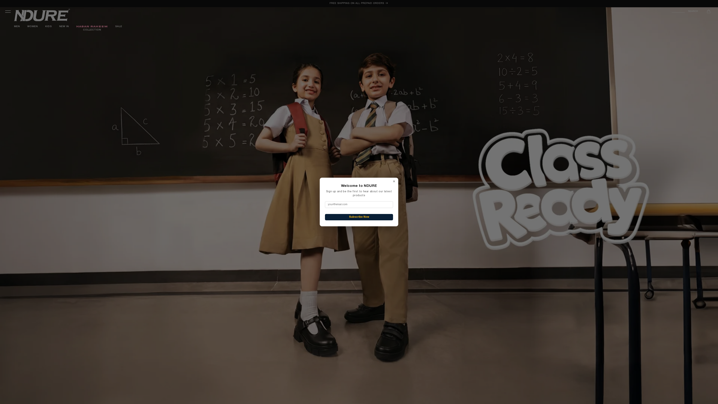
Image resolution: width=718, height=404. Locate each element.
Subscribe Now (359, 217)
